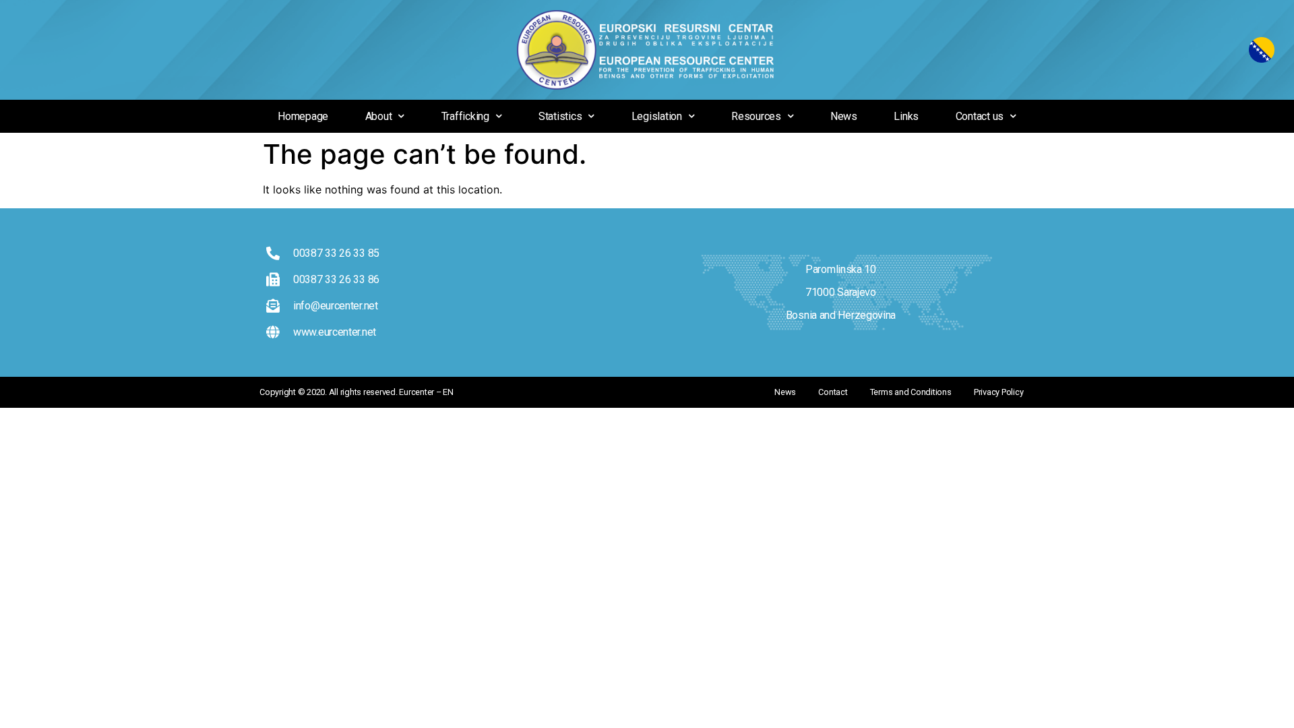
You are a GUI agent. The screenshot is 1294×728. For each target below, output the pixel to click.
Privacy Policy (999, 392)
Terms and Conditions (911, 392)
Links (906, 116)
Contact (832, 392)
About (378, 116)
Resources (756, 116)
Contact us (980, 116)
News (843, 116)
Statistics (560, 116)
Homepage (303, 116)
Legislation (656, 116)
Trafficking (465, 116)
